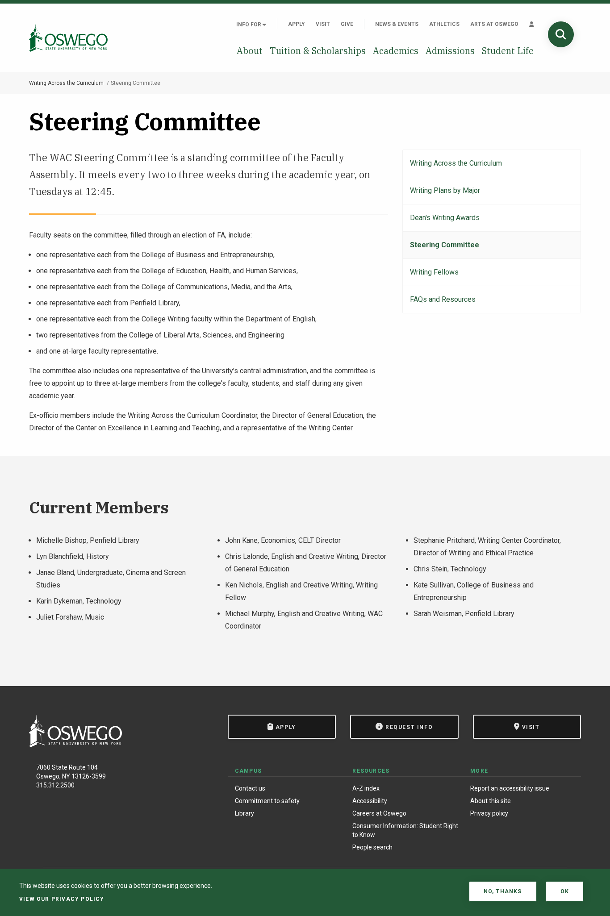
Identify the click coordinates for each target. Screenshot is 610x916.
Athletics (444, 24)
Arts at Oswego (494, 24)
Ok (564, 891)
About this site (490, 800)
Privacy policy (489, 813)
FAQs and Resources (443, 299)
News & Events (396, 24)
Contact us (250, 788)
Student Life (508, 51)
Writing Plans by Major (445, 190)
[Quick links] (532, 24)
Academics (395, 51)
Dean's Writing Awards (445, 217)
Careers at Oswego (379, 813)
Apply (296, 24)
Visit (323, 24)
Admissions (450, 51)
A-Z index (366, 788)
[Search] (561, 34)
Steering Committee (444, 245)
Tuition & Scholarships (318, 51)
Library (244, 813)
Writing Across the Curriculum (66, 83)
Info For (249, 24)
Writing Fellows (434, 272)
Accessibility (369, 800)
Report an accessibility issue (509, 788)
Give (347, 24)
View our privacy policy (61, 899)
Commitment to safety (267, 800)
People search (372, 847)
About (250, 51)
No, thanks (503, 891)
